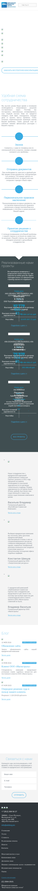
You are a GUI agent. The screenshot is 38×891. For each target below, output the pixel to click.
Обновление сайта (11, 646)
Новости (4, 844)
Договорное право (15, 43)
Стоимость (5, 837)
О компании (6, 830)
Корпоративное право (17, 39)
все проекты (19, 437)
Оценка (4, 871)
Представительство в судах (20, 29)
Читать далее (6, 655)
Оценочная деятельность (18, 61)
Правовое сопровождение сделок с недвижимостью (16, 56)
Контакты (5, 848)
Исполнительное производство (12, 34)
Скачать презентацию (9, 877)
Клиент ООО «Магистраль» (16, 666)
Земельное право (15, 51)
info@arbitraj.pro (8, 825)
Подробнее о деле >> (19, 325)
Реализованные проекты (9, 841)
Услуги (4, 834)
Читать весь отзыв (14, 513)
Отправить (19, 795)
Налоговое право (15, 47)
